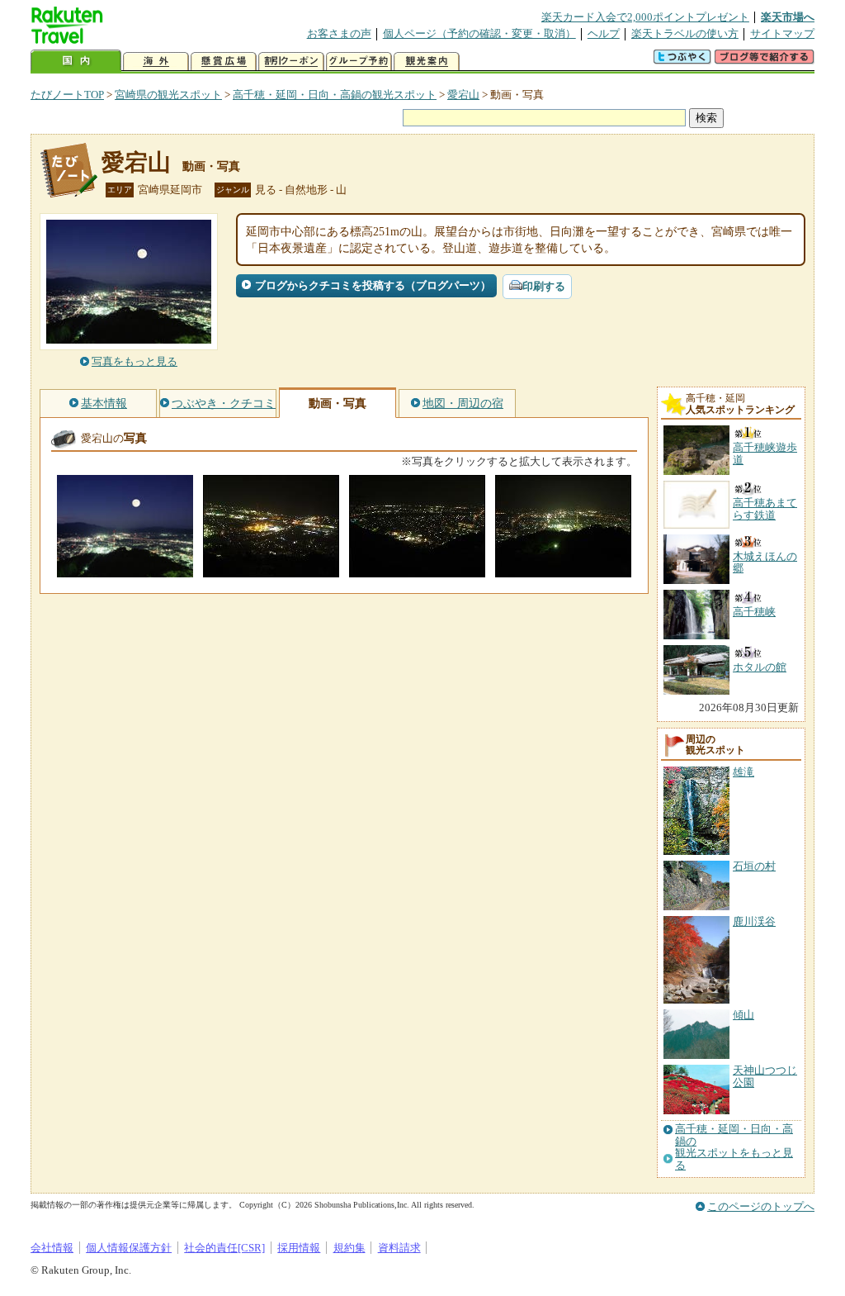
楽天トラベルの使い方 (685, 33)
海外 (156, 62)
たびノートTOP (67, 94)
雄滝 (743, 772)
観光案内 (427, 62)
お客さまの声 (339, 33)
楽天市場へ (787, 17)
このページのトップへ (760, 1206)
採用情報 (298, 1247)
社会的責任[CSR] (224, 1247)
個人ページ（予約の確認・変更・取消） (479, 33)
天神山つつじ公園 (765, 1076)
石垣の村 (754, 866)
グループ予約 (359, 62)
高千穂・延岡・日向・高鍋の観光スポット (335, 94)
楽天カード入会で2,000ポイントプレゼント (645, 17)
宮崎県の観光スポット (168, 94)
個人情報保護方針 (129, 1247)
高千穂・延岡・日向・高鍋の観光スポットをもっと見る (734, 1146)
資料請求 (399, 1247)
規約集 (349, 1247)
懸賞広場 (224, 62)
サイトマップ (782, 33)
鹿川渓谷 (754, 921)
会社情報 (52, 1247)
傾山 (743, 1015)
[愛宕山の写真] (125, 570)
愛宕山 (463, 94)
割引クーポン (291, 62)
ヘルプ (604, 33)
